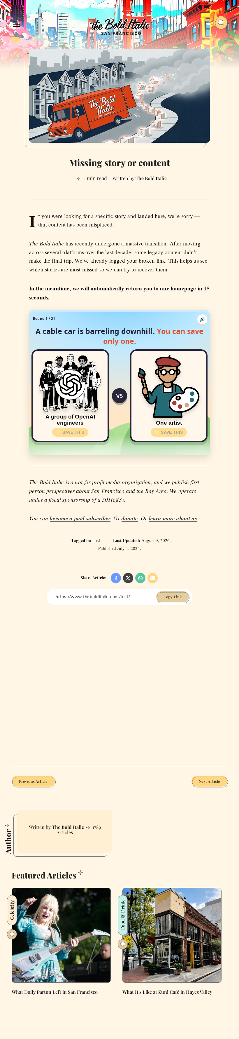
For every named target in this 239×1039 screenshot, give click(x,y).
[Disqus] (119, 685)
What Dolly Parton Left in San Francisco (55, 992)
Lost (96, 540)
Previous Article (33, 781)
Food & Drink (122, 915)
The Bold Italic (68, 827)
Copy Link (173, 596)
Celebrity (12, 910)
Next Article (209, 781)
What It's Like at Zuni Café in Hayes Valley (167, 992)
